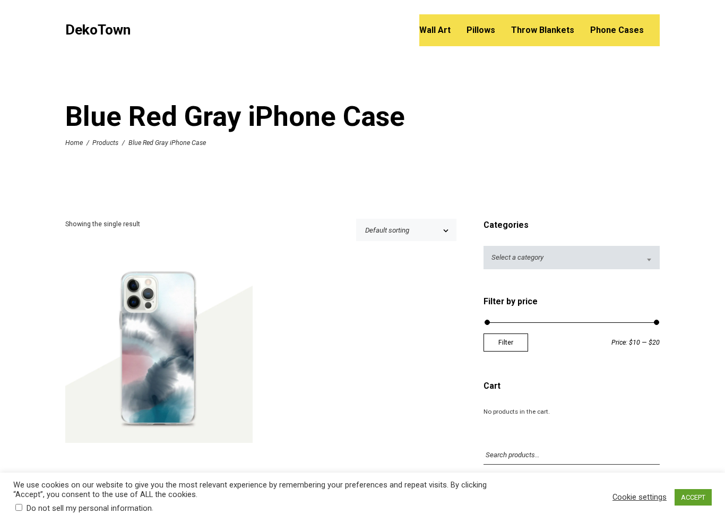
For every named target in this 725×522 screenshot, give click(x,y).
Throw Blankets (542, 30)
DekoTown (98, 30)
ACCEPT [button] (693, 497)
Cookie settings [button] (639, 497)
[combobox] (572, 257)
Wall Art (435, 30)
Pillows (481, 30)
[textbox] (572, 257)
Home (74, 143)
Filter (505, 342)
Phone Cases (617, 30)
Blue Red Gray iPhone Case (159, 352)
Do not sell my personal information (89, 508)
